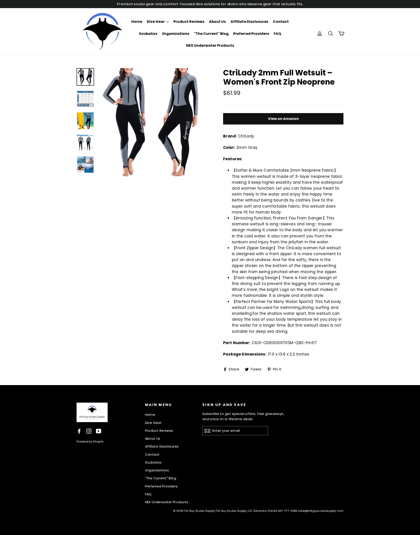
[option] (152, 122)
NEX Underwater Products (210, 45)
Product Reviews (188, 21)
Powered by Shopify (90, 441)
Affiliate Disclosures (249, 21)
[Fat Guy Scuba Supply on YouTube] (98, 431)
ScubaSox (148, 33)
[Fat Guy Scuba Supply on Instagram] (88, 431)
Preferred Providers (251, 33)
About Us (217, 21)
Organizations (175, 33)
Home (136, 21)
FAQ (277, 33)
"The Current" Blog (211, 33)
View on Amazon (283, 118)
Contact (281, 21)
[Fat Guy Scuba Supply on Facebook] (79, 431)
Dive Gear (156, 21)
